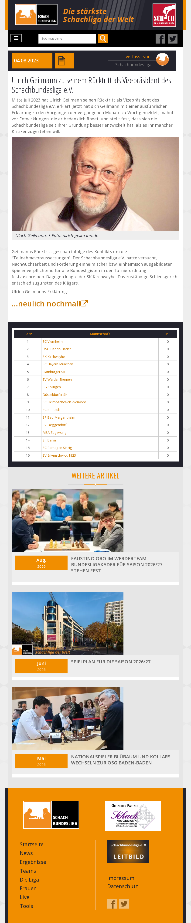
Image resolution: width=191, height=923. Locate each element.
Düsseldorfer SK (55, 394)
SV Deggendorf (54, 425)
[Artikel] (61, 60)
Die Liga (29, 879)
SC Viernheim (53, 341)
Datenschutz (122, 885)
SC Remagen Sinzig (57, 447)
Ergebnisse (33, 861)
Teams (28, 870)
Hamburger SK (54, 372)
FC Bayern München (58, 364)
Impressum (120, 877)
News (26, 852)
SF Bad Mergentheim (59, 417)
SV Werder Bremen (57, 379)
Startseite (32, 844)
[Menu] (16, 38)
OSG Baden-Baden (57, 349)
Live (24, 896)
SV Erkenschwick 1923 (59, 455)
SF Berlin (49, 440)
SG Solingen (52, 387)
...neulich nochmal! (46, 304)
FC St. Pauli (51, 409)
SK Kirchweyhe (54, 356)
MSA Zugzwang (55, 432)
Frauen (28, 888)
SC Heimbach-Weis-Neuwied (64, 402)
